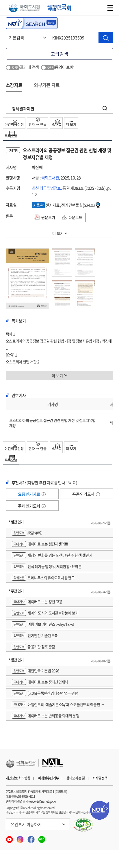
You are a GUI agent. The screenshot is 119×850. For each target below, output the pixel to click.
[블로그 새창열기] (41, 838)
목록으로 (11, 136)
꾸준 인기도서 (83, 494)
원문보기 (48, 217)
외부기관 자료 (47, 84)
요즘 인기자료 (29, 494)
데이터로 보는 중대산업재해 (41, 682)
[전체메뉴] (110, 8)
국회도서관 (24, 8)
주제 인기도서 (29, 506)
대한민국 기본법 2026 (36, 670)
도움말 (44, 494)
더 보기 (71, 124)
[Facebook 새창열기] (31, 838)
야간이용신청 (14, 124)
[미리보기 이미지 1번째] (27, 278)
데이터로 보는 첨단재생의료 (41, 544)
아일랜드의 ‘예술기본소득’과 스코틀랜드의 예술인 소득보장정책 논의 (59, 705)
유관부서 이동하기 (26, 824)
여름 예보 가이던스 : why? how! (44, 624)
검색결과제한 (23, 108)
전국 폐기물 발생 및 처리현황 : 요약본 (47, 566)
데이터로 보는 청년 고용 (38, 601)
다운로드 (75, 217)
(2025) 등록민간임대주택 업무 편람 (46, 693)
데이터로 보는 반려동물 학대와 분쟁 (46, 715)
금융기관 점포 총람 (34, 646)
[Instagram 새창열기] (20, 838)
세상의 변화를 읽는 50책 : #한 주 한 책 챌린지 (53, 555)
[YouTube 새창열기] (10, 838)
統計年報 (28, 532)
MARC (56, 124)
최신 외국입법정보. (47, 188)
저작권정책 (99, 778)
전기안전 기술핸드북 (35, 635)
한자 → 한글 (38, 124)
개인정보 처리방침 (18, 778)
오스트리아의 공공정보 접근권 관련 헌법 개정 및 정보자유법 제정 (52, 422)
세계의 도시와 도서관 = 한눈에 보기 (46, 613)
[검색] (105, 37)
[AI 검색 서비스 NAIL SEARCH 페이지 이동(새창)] (32, 23)
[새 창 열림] (83, 825)
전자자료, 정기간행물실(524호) (64, 205)
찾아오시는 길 (75, 778)
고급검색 (59, 53)
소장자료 (14, 84)
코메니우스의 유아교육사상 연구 (44, 577)
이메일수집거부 (48, 778)
